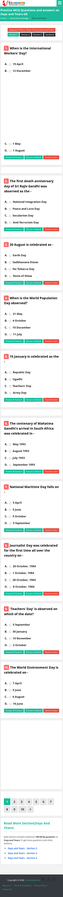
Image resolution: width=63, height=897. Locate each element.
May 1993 (19, 444)
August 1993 (21, 451)
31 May (17, 314)
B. (6, 71)
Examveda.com (32, 880)
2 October (19, 645)
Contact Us (7, 889)
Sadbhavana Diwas (25, 262)
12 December (22, 71)
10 (22, 809)
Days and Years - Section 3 (22, 853)
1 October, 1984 (23, 573)
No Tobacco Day (23, 269)
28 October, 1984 (24, 580)
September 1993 (24, 464)
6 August (18, 697)
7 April (17, 683)
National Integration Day (30, 202)
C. (6, 144)
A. (6, 64)
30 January (20, 631)
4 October (19, 320)
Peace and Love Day (26, 209)
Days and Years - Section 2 (22, 848)
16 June (18, 703)
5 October (19, 516)
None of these (22, 276)
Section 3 (37, 34)
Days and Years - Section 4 (22, 857)
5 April (17, 502)
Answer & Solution (14, 157)
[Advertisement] (31, 107)
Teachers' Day (22, 386)
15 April (18, 64)
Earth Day (19, 255)
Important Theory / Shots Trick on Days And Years (31, 29)
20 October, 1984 (24, 566)
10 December (22, 327)
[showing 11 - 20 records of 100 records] (30, 809)
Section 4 (50, 34)
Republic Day (22, 372)
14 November (22, 638)
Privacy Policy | (41, 885)
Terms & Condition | (23, 885)
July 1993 (19, 458)
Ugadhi (17, 379)
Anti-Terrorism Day (26, 222)
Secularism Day (23, 215)
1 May (17, 144)
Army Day (19, 392)
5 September (21, 523)
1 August (19, 150)
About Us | (7, 885)
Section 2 (25, 34)
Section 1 (13, 34)
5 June (17, 509)
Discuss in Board (33, 157)
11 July (17, 334)
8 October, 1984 (23, 586)
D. (6, 150)
